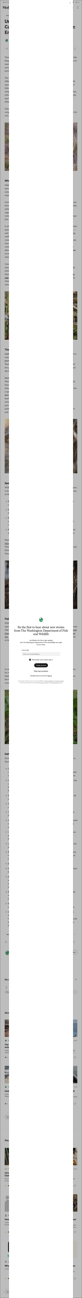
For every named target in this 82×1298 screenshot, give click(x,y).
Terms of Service (49, 681)
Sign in (50, 676)
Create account (41, 665)
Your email (25, 650)
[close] (70, 2)
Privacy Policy (60, 681)
